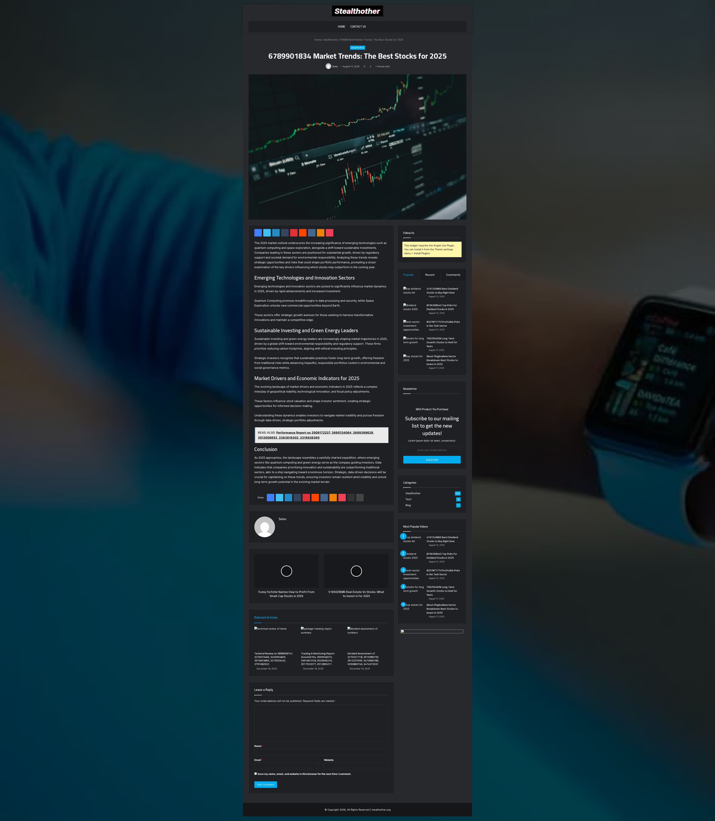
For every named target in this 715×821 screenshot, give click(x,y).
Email (258, 759)
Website (329, 759)
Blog (408, 505)
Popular (408, 275)
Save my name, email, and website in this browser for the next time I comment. (304, 773)
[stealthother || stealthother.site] (357, 11)
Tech (408, 499)
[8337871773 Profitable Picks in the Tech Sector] (413, 327)
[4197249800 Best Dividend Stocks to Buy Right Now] (413, 294)
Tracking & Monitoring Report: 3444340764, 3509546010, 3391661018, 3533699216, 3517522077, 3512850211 (318, 658)
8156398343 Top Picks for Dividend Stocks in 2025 (442, 307)
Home (341, 26)
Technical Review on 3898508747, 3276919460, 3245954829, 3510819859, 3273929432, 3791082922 (273, 658)
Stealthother (330, 39)
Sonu (335, 66)
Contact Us (358, 26)
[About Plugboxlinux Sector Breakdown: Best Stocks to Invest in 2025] (413, 361)
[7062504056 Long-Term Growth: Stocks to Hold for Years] (413, 343)
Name (258, 745)
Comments (453, 275)
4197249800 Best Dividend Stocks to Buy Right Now (442, 290)
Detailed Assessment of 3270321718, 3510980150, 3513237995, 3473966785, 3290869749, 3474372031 (363, 658)
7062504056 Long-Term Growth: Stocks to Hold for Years (442, 342)
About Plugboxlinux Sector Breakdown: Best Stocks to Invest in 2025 (442, 360)
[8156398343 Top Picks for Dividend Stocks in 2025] (413, 310)
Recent (430, 275)
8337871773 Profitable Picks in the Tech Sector (443, 323)
